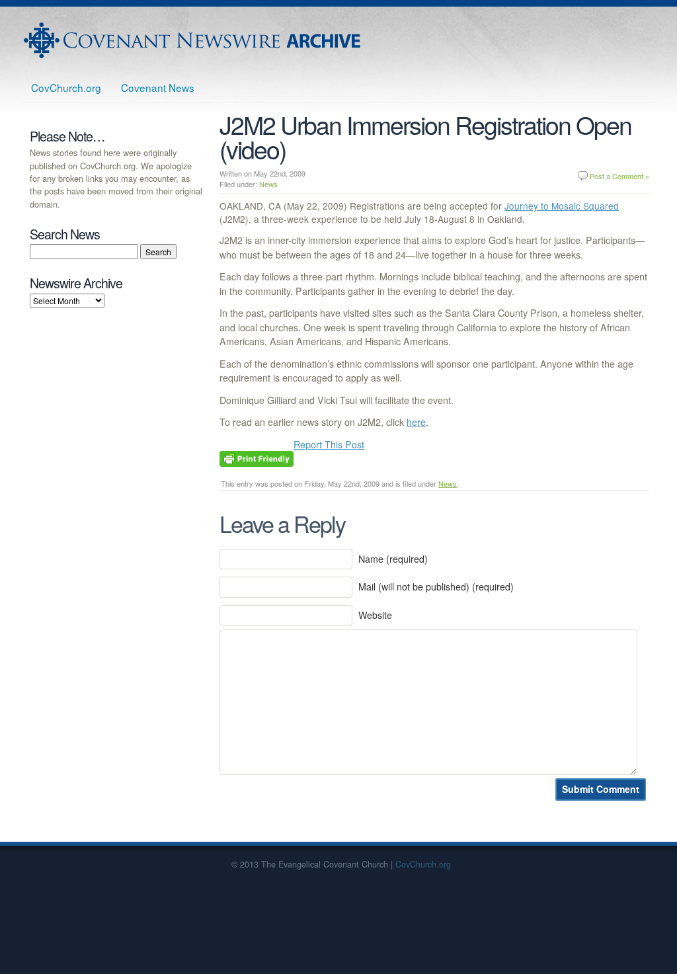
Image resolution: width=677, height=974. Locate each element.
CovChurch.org (66, 87)
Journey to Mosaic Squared (561, 205)
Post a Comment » (619, 176)
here (416, 421)
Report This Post (329, 444)
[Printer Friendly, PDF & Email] (256, 457)
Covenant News (157, 87)
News (268, 184)
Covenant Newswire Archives (193, 40)
